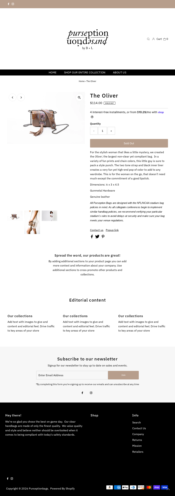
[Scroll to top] (168, 489)
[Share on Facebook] (92, 237)
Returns (137, 440)
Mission (137, 445)
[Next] (21, 97)
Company (138, 434)
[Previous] (12, 97)
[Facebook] (8, 4)
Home (82, 81)
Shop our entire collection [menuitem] (84, 72)
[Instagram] (13, 4)
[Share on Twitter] (97, 237)
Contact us (96, 230)
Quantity (95, 123)
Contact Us (139, 428)
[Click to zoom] (79, 97)
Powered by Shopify (62, 488)
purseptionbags (38, 488)
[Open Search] (148, 38)
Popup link (112, 230)
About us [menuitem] (119, 72)
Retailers (137, 451)
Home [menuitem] (53, 72)
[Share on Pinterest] (103, 237)
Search (136, 422)
